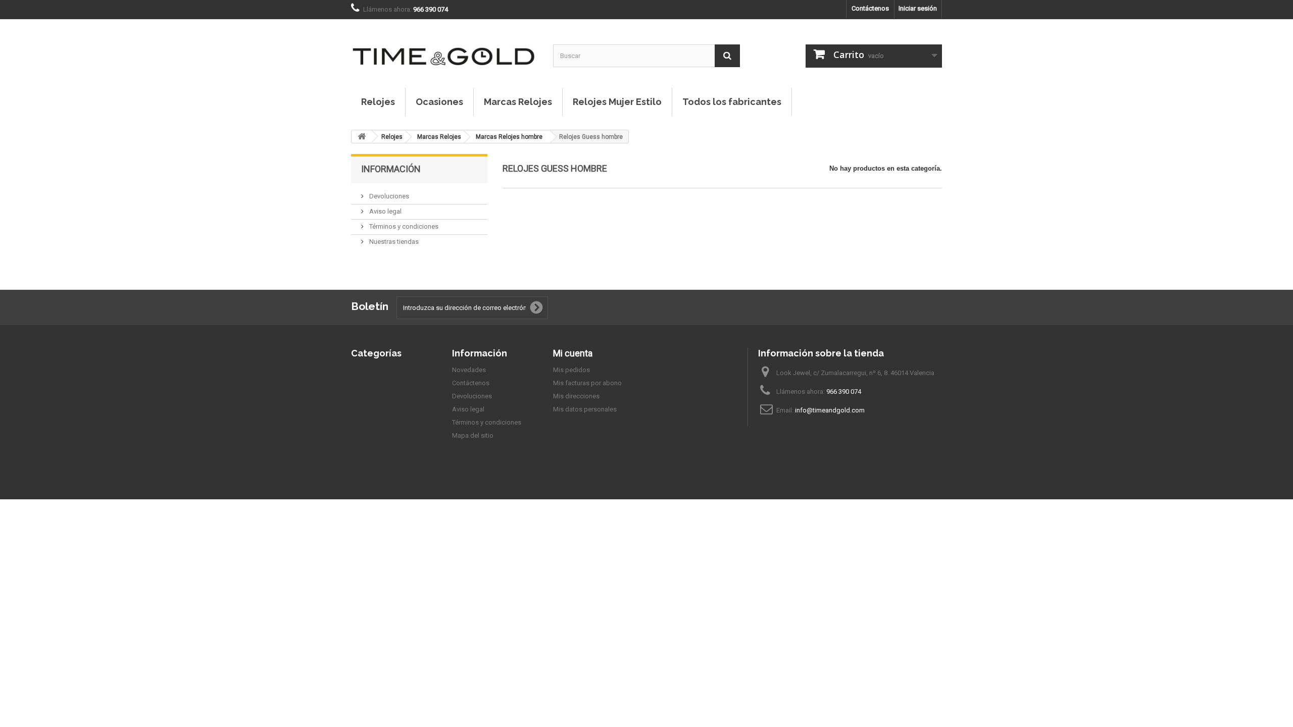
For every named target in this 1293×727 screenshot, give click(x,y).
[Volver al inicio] (361, 136)
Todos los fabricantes (731, 101)
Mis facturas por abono (587, 383)
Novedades (469, 370)
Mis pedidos (571, 370)
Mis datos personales (585, 409)
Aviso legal (385, 211)
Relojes (378, 101)
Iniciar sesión (918, 8)
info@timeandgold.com (830, 410)
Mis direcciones (576, 396)
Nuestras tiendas (393, 241)
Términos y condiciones (403, 226)
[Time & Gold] (444, 46)
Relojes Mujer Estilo (617, 101)
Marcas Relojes (518, 101)
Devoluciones (388, 196)
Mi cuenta (572, 353)
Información (391, 169)
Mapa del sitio (472, 435)
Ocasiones (439, 101)
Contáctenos (870, 8)
